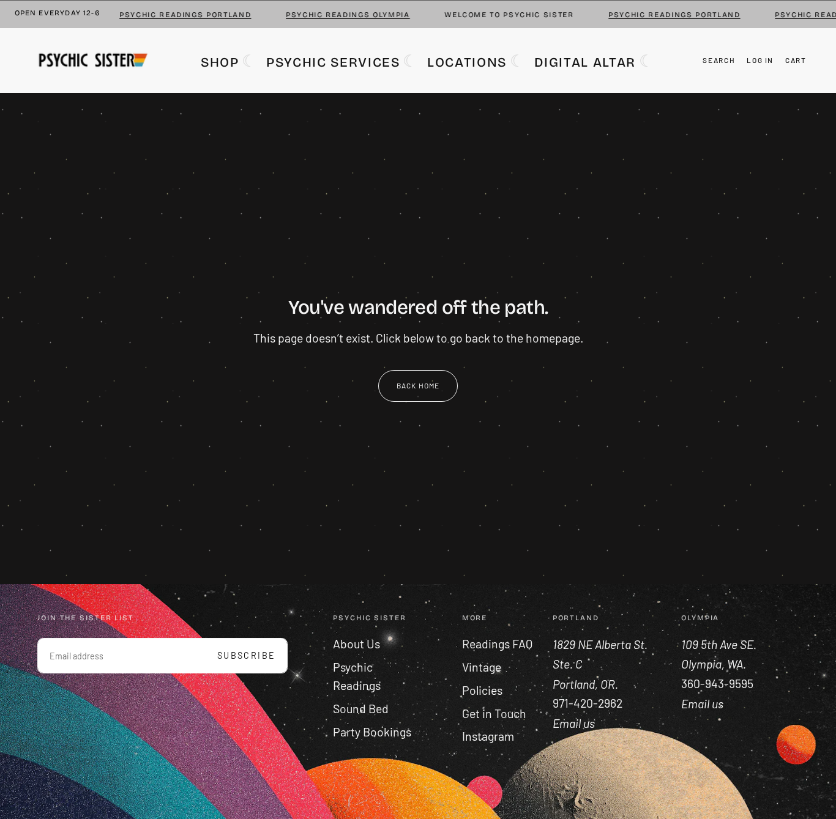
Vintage (481, 667)
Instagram (488, 736)
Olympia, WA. (714, 664)
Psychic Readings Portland (173, 14)
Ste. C (568, 664)
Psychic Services (333, 62)
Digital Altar (585, 62)
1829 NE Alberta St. (600, 644)
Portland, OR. (587, 683)
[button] (719, 60)
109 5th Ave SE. (720, 644)
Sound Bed (361, 709)
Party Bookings (372, 732)
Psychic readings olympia (336, 14)
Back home (418, 385)
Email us (702, 703)
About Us (356, 644)
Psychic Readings (357, 676)
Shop (220, 62)
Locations (467, 62)
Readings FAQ (497, 644)
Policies (482, 690)
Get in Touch (494, 713)
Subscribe (246, 655)
